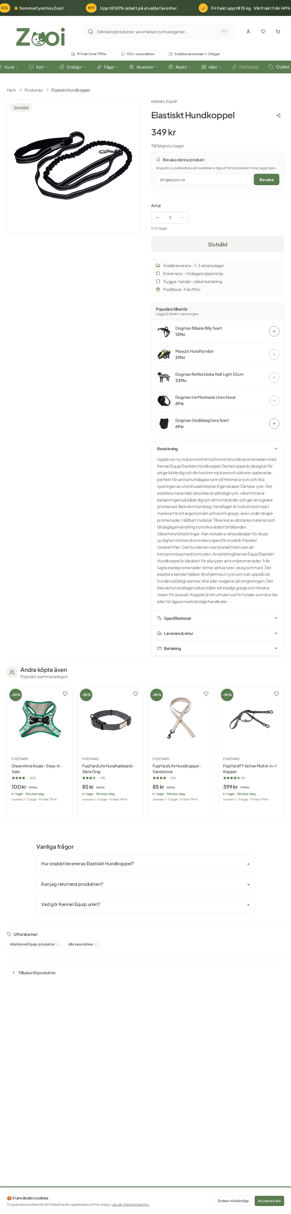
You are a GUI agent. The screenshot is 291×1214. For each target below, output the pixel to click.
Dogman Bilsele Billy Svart (198, 328)
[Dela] (278, 115)
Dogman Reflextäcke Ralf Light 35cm (209, 374)
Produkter (33, 89)
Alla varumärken (80, 944)
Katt (40, 66)
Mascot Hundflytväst (194, 351)
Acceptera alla (269, 1201)
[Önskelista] (263, 31)
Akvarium (144, 66)
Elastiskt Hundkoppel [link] (70, 89)
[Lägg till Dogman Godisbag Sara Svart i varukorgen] (274, 423)
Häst (213, 66)
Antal (156, 205)
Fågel (109, 66)
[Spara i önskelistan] (65, 694)
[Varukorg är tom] (278, 31)
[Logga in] (248, 31)
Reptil (181, 66)
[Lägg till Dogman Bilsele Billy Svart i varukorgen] (274, 331)
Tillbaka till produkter (37, 972)
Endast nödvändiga (233, 1201)
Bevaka (266, 179)
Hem (11, 89)
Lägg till (43, 811)
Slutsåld (217, 244)
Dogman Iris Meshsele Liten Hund (205, 397)
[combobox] (158, 31)
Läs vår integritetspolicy (130, 1204)
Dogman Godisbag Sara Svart (202, 420)
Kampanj (248, 67)
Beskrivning (167, 448)
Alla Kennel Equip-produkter (32, 944)
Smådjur (74, 66)
